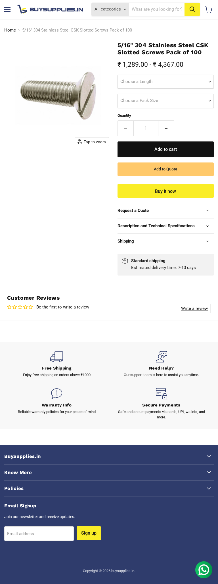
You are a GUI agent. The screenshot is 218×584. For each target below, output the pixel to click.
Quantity (124, 115)
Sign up (89, 533)
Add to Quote (165, 169)
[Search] (192, 9)
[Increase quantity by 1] (166, 128)
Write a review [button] (194, 308)
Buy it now (165, 191)
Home (10, 30)
